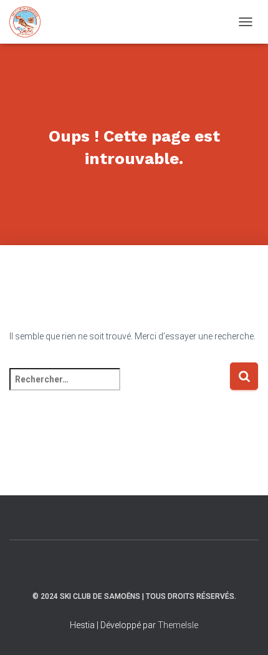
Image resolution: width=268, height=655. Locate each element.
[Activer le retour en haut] (243, 630)
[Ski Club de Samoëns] (29, 21)
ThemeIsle (178, 625)
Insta (123, 567)
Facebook (145, 567)
